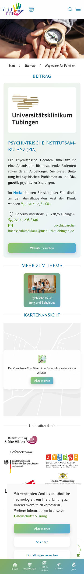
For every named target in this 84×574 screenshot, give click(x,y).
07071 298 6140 (25, 219)
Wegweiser (30, 569)
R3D (77, 555)
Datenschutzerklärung (30, 516)
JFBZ (73, 569)
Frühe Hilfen (44, 568)
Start (15, 568)
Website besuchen (42, 248)
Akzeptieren (42, 380)
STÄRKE (59, 568)
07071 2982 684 (39, 204)
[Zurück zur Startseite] (12, 9)
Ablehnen (42, 542)
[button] (70, 9)
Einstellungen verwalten (42, 555)
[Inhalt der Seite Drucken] (31, 9)
